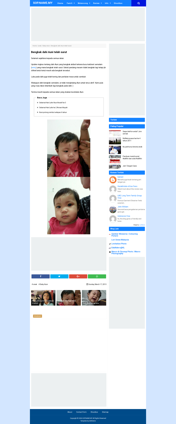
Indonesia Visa (124, 216)
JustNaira (142, 225)
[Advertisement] (88, 24)
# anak (34, 284)
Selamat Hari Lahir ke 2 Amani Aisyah (53, 107)
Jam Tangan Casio (130, 166)
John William (123, 207)
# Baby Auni (43, 284)
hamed (120, 177)
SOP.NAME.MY (87, 418)
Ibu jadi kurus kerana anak (132, 147)
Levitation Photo (119, 244)
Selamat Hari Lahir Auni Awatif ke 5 (52, 103)
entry (34, 67)
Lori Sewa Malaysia (120, 240)
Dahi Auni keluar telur (91, 303)
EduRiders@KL (118, 248)
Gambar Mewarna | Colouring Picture (124, 235)
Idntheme (92, 421)
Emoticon (37, 316)
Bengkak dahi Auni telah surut (67, 302)
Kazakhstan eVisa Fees (127, 186)
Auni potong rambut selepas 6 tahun (53, 112)
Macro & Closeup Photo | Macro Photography (125, 252)
